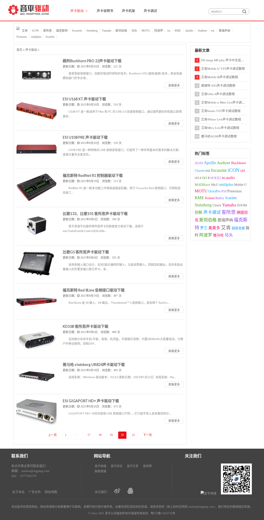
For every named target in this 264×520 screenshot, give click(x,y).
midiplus (36, 36)
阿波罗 (158, 30)
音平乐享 (132, 466)
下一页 (147, 434)
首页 (19, 49)
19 (111, 434)
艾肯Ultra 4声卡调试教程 (218, 94)
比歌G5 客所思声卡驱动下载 (86, 252)
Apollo (189, 30)
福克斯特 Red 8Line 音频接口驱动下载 (94, 290)
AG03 (199, 163)
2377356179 (28, 476)
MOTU (145, 30)
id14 (198, 178)
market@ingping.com (35, 471)
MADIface (202, 185)
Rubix (219, 198)
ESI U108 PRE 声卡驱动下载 (85, 137)
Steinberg (92, 30)
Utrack (216, 205)
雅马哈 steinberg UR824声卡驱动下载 (94, 364)
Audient (202, 30)
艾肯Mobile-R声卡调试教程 (219, 77)
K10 (210, 178)
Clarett (200, 171)
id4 (242, 171)
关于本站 (18, 492)
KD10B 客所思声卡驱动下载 (85, 326)
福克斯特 (62, 30)
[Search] (244, 11)
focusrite (77, 30)
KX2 (217, 178)
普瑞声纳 (224, 30)
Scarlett (50, 36)
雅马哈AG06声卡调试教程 (219, 136)
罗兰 (203, 228)
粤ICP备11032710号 (163, 513)
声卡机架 (128, 11)
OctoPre (214, 191)
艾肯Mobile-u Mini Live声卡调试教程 (226, 102)
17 (88, 434)
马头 (134, 30)
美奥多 (214, 228)
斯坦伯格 (121, 30)
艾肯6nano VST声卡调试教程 (220, 111)
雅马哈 (218, 235)
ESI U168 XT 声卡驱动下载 (84, 99)
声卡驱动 (31, 49)
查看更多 (174, 85)
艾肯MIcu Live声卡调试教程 (220, 127)
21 (133, 434)
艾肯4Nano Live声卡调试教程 (221, 119)
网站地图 (51, 492)
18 (100, 434)
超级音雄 (238, 228)
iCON (35, 30)
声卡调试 (150, 11)
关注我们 (101, 492)
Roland (209, 198)
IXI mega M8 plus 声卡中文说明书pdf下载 (229, 60)
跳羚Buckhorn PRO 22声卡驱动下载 (92, 61)
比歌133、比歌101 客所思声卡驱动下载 (95, 213)
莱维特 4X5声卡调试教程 (218, 85)
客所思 (47, 30)
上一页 (52, 434)
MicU (215, 184)
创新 (199, 212)
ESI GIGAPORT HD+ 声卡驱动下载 (91, 401)
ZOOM (242, 205)
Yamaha (106, 30)
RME (178, 30)
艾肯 (25, 30)
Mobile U (240, 184)
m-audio (228, 177)
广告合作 (34, 492)
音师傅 (147, 466)
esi (212, 30)
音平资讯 (116, 466)
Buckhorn (238, 163)
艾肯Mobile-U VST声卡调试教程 (223, 68)
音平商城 (100, 466)
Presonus (21, 36)
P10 (223, 191)
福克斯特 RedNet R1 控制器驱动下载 (93, 175)
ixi (168, 30)
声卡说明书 (105, 11)
